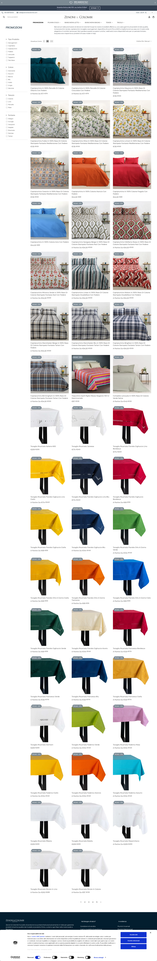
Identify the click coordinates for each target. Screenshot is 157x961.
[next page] (101, 902)
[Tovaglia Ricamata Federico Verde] (91, 723)
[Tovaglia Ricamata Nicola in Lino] (50, 867)
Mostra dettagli (99, 957)
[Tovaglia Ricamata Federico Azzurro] (132, 771)
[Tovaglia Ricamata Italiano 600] (50, 424)
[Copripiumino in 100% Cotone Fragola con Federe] (132, 170)
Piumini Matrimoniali (125, 929)
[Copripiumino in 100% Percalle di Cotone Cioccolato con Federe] (91, 66)
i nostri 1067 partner (38, 936)
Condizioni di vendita (88, 926)
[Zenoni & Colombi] (78, 17)
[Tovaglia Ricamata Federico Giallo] (50, 771)
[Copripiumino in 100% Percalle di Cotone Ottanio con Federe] (50, 66)
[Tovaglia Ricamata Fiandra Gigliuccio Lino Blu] (91, 475)
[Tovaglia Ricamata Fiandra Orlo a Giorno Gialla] (50, 576)
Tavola (120, 22)
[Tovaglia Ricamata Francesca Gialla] (132, 675)
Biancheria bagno (92, 22)
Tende (108, 22)
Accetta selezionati (134, 940)
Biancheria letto (72, 22)
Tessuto (11, 95)
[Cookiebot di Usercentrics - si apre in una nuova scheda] (15, 957)
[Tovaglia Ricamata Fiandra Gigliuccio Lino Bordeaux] (132, 424)
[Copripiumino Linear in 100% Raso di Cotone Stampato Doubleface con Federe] (91, 271)
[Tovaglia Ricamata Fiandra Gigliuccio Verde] (50, 626)
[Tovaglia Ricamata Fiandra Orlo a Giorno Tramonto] (91, 576)
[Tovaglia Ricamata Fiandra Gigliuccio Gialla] (50, 526)
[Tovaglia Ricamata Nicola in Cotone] (91, 867)
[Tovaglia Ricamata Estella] (91, 819)
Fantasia (11, 115)
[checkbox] (16, 43)
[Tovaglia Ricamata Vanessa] (91, 424)
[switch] (54, 957)
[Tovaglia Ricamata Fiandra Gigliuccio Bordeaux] (132, 475)
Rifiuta (133, 946)
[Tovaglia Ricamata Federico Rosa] (132, 723)
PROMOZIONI (38, 22)
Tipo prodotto (13, 39)
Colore (10, 67)
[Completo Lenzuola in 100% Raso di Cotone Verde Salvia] (132, 374)
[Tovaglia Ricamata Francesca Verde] (50, 675)
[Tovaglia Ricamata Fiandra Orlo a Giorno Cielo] (132, 576)
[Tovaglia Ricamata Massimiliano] (132, 819)
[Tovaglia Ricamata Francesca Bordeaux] (132, 626)
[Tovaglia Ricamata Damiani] (50, 723)
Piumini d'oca (53, 22)
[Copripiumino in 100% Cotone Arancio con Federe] (91, 170)
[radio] (44, 41)
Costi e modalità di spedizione (91, 929)
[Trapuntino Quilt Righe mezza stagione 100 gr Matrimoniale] (91, 374)
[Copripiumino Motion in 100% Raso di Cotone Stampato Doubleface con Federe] (132, 271)
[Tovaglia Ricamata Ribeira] (50, 819)
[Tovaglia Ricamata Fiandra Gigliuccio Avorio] (91, 626)
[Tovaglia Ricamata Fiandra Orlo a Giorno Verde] (132, 526)
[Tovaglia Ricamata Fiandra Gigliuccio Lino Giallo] (50, 475)
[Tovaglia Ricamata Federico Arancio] (91, 771)
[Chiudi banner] (150, 932)
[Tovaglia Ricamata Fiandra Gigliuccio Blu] (91, 526)
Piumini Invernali (124, 926)
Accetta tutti (133, 934)
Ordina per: (143, 41)
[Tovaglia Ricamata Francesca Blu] (91, 675)
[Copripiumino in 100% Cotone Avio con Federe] (50, 220)
